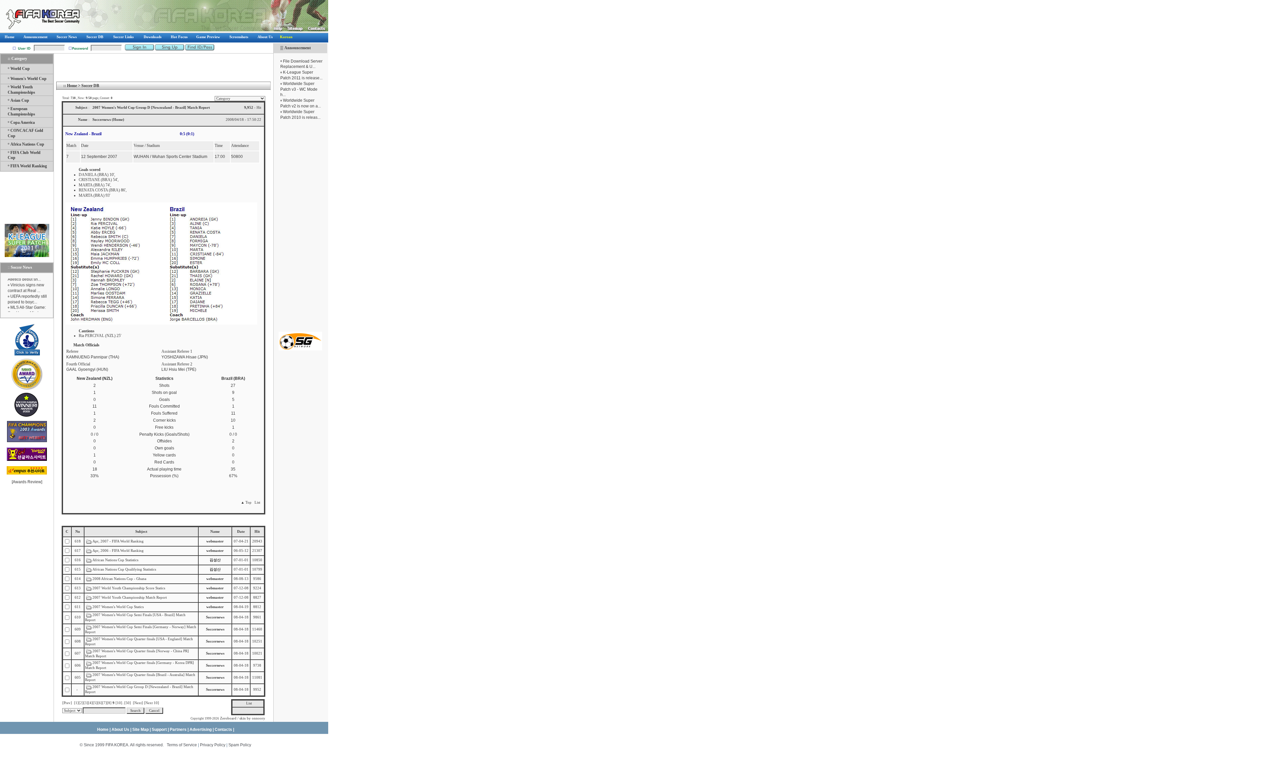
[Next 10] (151, 703)
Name (215, 531)
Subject (141, 531)
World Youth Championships (21, 90)
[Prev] (67, 703)
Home (72, 85)
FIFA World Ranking (28, 166)
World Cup (20, 68)
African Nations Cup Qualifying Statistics (124, 569)
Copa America (22, 122)
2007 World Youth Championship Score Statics (129, 588)
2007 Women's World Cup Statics (118, 607)
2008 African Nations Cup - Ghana (119, 579)
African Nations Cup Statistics (115, 560)
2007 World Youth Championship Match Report (129, 597)
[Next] (138, 703)
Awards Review (27, 482)
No (77, 531)
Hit (257, 531)
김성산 (215, 560)
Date (241, 531)
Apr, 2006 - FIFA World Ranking (118, 551)
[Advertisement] (300, 225)
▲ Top (246, 502)
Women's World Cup (28, 78)
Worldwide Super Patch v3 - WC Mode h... (298, 89)
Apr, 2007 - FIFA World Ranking (118, 541)
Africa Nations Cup (27, 144)
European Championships (21, 111)
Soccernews (215, 617)
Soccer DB (90, 85)
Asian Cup (19, 100)
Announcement (297, 48)
